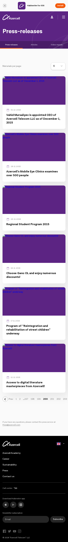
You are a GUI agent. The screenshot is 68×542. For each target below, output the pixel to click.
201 (52, 399)
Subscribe (58, 519)
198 (32, 399)
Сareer (6, 459)
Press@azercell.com (11, 425)
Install (60, 5)
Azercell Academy (12, 453)
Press (5, 470)
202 (59, 399)
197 (26, 399)
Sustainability (10, 464)
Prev (11, 399)
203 (65, 399)
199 (39, 399)
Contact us (8, 476)
